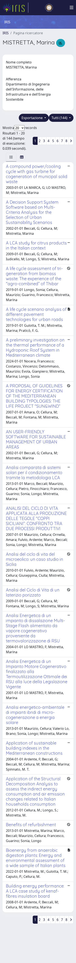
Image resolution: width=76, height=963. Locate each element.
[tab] (11, 157)
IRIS (6, 33)
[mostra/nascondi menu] (71, 7)
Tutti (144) (60, 117)
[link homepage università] (49, 8)
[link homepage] (15, 8)
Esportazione (32, 117)
